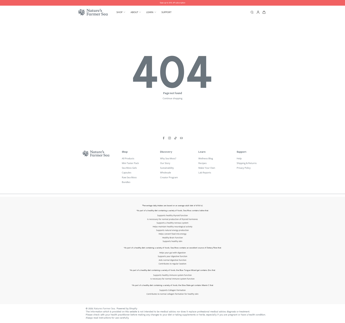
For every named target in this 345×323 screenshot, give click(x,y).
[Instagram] (169, 138)
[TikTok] (175, 138)
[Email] (181, 138)
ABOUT (134, 12)
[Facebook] (164, 138)
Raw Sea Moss (129, 177)
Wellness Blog (205, 158)
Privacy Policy (244, 167)
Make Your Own (206, 167)
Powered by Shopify (127, 308)
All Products (128, 158)
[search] (252, 12)
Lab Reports (204, 172)
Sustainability (167, 167)
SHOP (119, 12)
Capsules (126, 172)
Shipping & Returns (247, 163)
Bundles (126, 182)
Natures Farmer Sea (104, 308)
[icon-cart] (264, 12)
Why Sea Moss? (168, 158)
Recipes (202, 163)
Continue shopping (172, 98)
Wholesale (165, 172)
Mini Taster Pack (130, 163)
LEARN (149, 12)
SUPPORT (166, 12)
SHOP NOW (184, 3)
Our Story (165, 163)
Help (239, 158)
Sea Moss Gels (129, 167)
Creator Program (169, 177)
